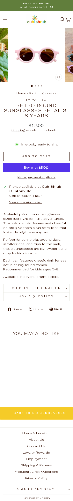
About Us (36, 439)
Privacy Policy (36, 478)
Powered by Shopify (36, 497)
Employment (36, 459)
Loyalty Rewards (36, 452)
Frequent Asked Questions (36, 472)
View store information (25, 202)
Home (21, 93)
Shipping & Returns (36, 465)
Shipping (18, 130)
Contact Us (36, 446)
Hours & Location (36, 433)
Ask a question (36, 296)
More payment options (36, 177)
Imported (36, 99)
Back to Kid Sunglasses (39, 413)
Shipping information (36, 288)
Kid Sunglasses (42, 93)
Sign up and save (36, 489)
